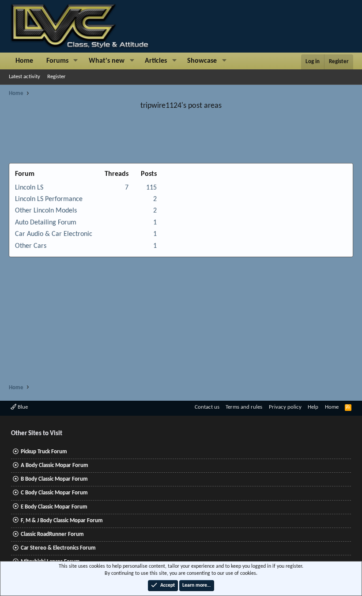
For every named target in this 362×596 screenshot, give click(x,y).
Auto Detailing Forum (45, 222)
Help (313, 407)
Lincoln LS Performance (49, 199)
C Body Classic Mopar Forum (54, 493)
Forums (57, 61)
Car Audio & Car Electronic (53, 234)
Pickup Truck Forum (44, 452)
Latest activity (24, 77)
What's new (106, 61)
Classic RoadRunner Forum (52, 534)
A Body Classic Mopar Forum (54, 465)
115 (151, 187)
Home (24, 61)
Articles (156, 61)
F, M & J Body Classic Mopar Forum (62, 521)
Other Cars (30, 246)
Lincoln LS (29, 187)
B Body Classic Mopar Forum (54, 479)
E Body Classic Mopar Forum (54, 507)
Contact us (207, 407)
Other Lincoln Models (46, 210)
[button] (75, 61)
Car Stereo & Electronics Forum (58, 548)
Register (56, 77)
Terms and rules (244, 407)
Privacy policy (285, 407)
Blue (22, 407)
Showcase (202, 61)
